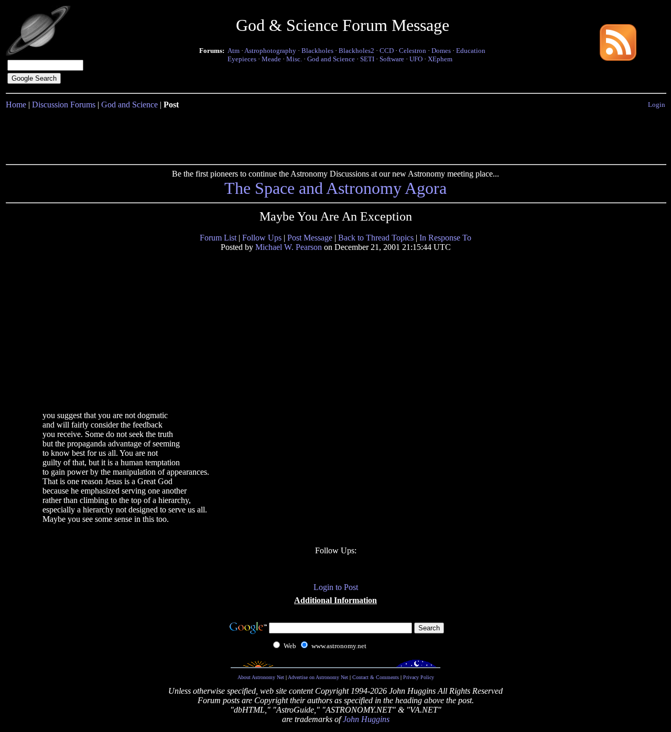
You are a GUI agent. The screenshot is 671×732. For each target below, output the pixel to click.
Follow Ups (262, 237)
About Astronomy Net (260, 677)
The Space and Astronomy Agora (335, 188)
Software (392, 59)
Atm (234, 50)
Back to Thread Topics (376, 237)
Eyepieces (242, 59)
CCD (387, 50)
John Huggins (366, 719)
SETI (367, 59)
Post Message (309, 237)
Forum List (218, 237)
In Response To (445, 237)
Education (470, 50)
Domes (441, 50)
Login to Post (335, 587)
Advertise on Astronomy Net (318, 677)
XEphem (440, 59)
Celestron (412, 50)
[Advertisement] (335, 134)
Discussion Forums (63, 104)
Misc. (294, 59)
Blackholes (317, 50)
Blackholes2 (356, 50)
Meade (271, 59)
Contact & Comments (375, 677)
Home (16, 104)
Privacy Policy (418, 677)
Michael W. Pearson (288, 247)
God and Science (331, 59)
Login (656, 104)
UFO (416, 59)
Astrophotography (270, 50)
